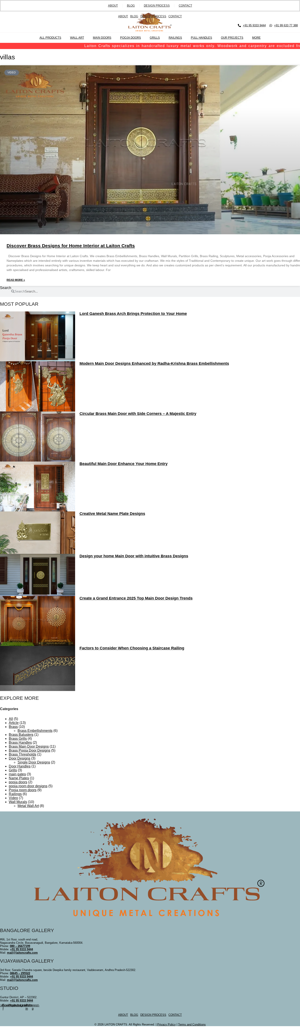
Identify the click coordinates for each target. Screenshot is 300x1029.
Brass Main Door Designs (29, 746)
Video (13, 798)
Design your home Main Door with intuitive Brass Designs (134, 556)
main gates (17, 774)
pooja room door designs (28, 786)
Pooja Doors (130, 37)
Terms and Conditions (192, 1024)
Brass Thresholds (22, 754)
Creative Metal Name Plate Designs (112, 513)
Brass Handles (20, 742)
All (11, 719)
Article (14, 723)
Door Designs (19, 758)
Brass (13, 727)
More (256, 37)
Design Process (157, 5)
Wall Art (77, 37)
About (113, 5)
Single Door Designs (34, 762)
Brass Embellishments (35, 731)
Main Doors (102, 37)
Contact (185, 5)
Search (5, 288)
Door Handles (20, 766)
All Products (50, 37)
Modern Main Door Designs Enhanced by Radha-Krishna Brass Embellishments (154, 363)
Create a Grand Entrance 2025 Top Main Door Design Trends (136, 598)
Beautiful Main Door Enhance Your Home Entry (124, 464)
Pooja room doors (22, 790)
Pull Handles (201, 37)
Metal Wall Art (28, 806)
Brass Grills (18, 738)
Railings (175, 37)
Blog (131, 5)
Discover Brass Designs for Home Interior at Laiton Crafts (71, 245)
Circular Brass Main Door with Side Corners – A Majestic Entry (138, 413)
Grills (155, 37)
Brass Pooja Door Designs (29, 750)
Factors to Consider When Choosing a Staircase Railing (132, 648)
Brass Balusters (21, 734)
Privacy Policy (166, 1024)
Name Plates (19, 778)
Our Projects (232, 37)
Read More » (16, 280)
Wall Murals (18, 802)
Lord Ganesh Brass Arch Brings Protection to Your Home (133, 313)
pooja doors (18, 782)
